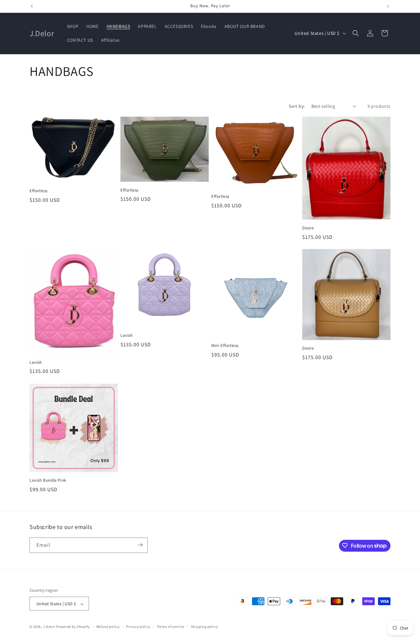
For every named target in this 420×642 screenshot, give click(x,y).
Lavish (36, 362)
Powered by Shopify (73, 627)
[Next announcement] (388, 6)
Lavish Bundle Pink (48, 480)
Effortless (39, 190)
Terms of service (170, 626)
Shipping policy (204, 626)
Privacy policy (138, 626)
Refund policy (108, 626)
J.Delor (49, 627)
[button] (355, 33)
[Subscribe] (140, 545)
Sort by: (296, 106)
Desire (308, 227)
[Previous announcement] (32, 6)
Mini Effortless (225, 345)
